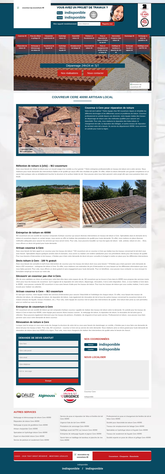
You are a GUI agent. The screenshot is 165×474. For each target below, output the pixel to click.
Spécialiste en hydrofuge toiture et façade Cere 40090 (127, 430)
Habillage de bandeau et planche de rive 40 (116, 49)
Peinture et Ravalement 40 (89, 37)
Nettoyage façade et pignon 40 (129, 48)
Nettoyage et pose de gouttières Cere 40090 (31, 425)
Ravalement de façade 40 (49, 47)
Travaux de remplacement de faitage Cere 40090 (125, 426)
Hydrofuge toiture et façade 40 (62, 48)
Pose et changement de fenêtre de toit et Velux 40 (102, 49)
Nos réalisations (69, 73)
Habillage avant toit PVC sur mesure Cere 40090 (78, 430)
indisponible (75, 13)
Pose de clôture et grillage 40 (35, 37)
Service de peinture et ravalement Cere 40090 (31, 440)
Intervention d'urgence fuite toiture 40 (116, 38)
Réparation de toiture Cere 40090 (26, 421)
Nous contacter (95, 73)
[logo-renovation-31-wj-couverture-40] (83, 456)
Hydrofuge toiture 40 (62, 37)
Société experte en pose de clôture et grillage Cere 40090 (129, 437)
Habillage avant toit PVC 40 (143, 47)
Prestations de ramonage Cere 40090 (74, 426)
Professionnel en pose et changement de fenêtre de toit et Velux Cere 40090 (129, 417)
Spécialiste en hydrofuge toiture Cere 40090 (30, 432)
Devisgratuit (93, 14)
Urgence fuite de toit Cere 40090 (72, 422)
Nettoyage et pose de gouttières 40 (142, 38)
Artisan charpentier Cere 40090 (26, 429)
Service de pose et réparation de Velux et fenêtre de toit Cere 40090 (81, 417)
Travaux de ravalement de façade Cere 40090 (124, 434)
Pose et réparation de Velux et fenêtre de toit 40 (102, 39)
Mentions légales (58, 456)
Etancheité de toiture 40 (89, 47)
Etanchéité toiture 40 (75, 37)
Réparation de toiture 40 (22, 47)
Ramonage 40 (129, 36)
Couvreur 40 (22, 36)
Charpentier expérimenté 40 (49, 37)
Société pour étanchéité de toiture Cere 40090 (124, 422)
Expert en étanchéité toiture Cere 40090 (29, 436)
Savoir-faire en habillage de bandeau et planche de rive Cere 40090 (81, 439)
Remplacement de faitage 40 (76, 47)
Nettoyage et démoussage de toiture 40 (35, 48)
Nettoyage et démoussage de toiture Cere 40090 (32, 417)
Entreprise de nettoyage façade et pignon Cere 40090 (80, 434)
